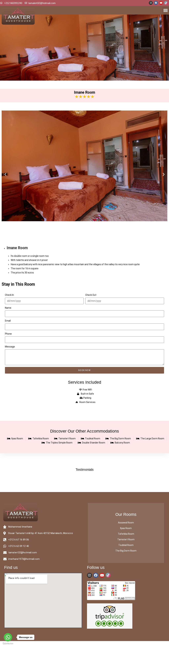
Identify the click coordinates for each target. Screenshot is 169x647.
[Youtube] (161, 3)
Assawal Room (126, 522)
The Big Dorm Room (125, 550)
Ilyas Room (126, 528)
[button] (165, 10)
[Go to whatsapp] (8, 637)
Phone (8, 333)
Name (8, 307)
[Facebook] (156, 3)
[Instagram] (151, 3)
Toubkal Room (126, 545)
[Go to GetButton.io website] (8, 644)
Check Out (90, 295)
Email (8, 320)
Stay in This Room (18, 284)
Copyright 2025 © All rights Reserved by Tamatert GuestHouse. (84, 644)
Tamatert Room (126, 539)
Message (10, 346)
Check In (9, 295)
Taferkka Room (126, 534)
